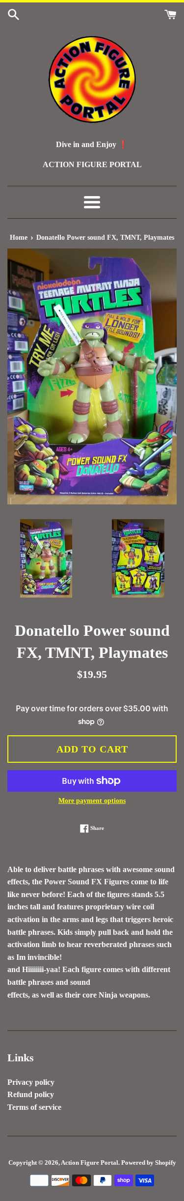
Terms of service (34, 1107)
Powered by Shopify (148, 1162)
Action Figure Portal (89, 1162)
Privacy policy (30, 1082)
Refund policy (30, 1094)
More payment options (92, 800)
